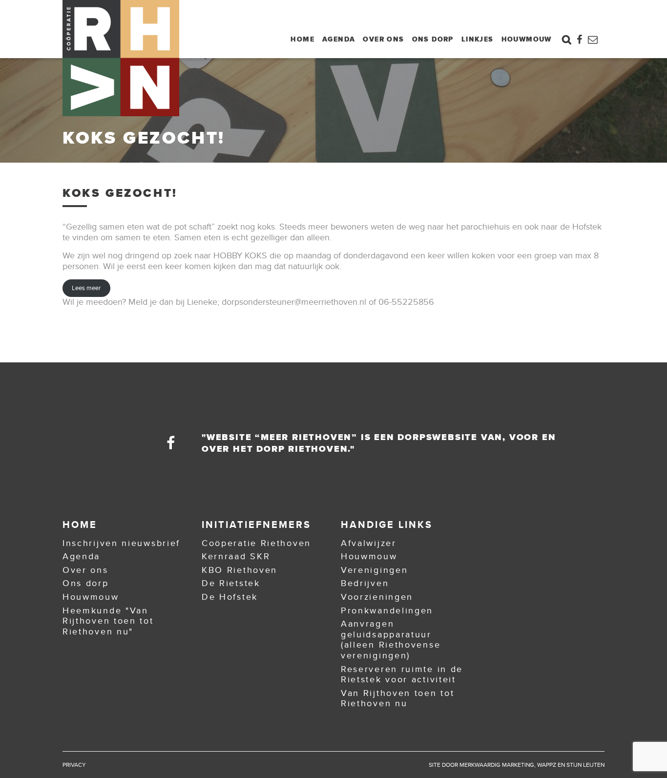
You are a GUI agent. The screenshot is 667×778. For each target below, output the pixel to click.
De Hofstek (230, 597)
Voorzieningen (377, 597)
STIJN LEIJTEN (585, 764)
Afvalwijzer (368, 543)
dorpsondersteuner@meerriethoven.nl (294, 302)
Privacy (74, 764)
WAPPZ (546, 764)
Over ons (383, 39)
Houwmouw (526, 39)
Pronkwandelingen (387, 610)
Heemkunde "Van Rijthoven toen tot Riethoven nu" (108, 621)
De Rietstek (231, 583)
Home (302, 39)
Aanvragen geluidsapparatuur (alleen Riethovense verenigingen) (390, 639)
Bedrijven (365, 583)
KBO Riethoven (239, 570)
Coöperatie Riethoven (256, 543)
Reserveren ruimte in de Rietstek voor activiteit (402, 674)
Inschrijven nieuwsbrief (121, 543)
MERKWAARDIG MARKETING (496, 764)
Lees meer (86, 288)
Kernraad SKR (236, 556)
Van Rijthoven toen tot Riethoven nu (397, 698)
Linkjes (477, 39)
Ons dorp (433, 39)
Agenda (338, 39)
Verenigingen (374, 570)
